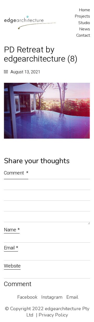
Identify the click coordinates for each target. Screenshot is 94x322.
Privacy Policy (53, 315)
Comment (16, 173)
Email (11, 248)
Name (12, 230)
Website (12, 266)
